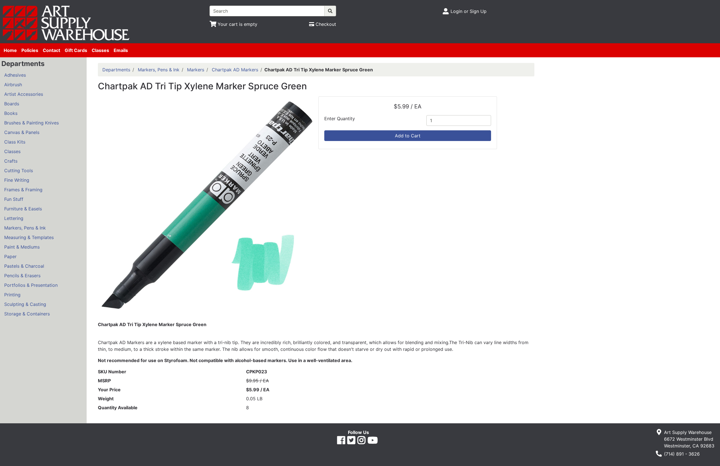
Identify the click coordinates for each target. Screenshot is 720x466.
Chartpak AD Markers (235, 69)
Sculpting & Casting (25, 304)
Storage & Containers (27, 314)
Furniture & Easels (23, 209)
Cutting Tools (18, 170)
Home (10, 50)
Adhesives (15, 75)
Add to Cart (407, 135)
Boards (11, 103)
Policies (29, 50)
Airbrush (13, 84)
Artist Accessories (23, 94)
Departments (116, 69)
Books (10, 113)
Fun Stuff (13, 199)
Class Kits (14, 142)
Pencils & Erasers (22, 275)
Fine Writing (16, 180)
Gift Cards (76, 50)
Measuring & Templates (29, 237)
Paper (10, 256)
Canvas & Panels (21, 132)
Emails (121, 50)
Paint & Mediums (22, 247)
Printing (12, 294)
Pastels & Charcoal (24, 266)
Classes (100, 50)
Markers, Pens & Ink (25, 228)
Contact (51, 50)
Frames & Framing (23, 189)
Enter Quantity (339, 118)
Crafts (10, 161)
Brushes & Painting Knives (31, 123)
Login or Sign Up (469, 11)
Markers (195, 69)
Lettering (13, 218)
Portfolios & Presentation (31, 285)
